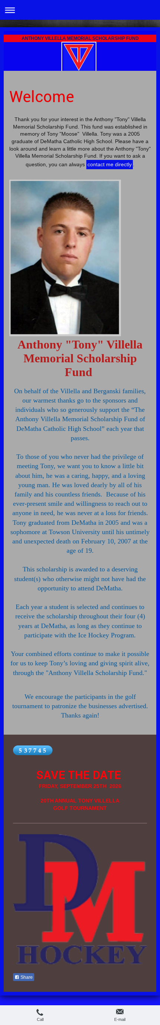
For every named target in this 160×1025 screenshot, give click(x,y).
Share (26, 977)
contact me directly (109, 164)
